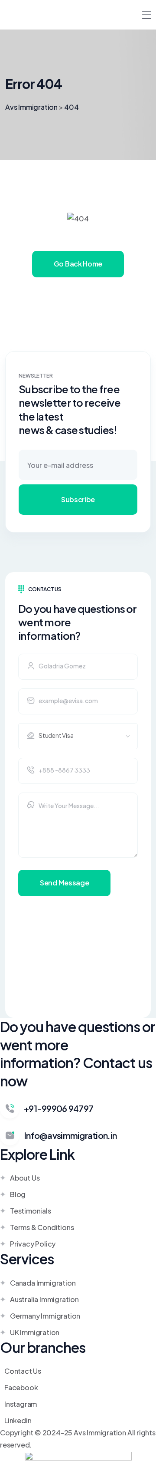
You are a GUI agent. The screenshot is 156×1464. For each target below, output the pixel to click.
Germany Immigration (45, 1315)
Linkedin (17, 1420)
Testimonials (30, 1210)
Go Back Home (78, 263)
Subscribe (78, 499)
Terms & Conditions (42, 1227)
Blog (18, 1194)
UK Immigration (34, 1332)
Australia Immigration (44, 1299)
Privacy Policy (32, 1243)
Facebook (21, 1387)
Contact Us (22, 1370)
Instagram (20, 1403)
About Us (24, 1177)
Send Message (64, 882)
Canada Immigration (42, 1282)
